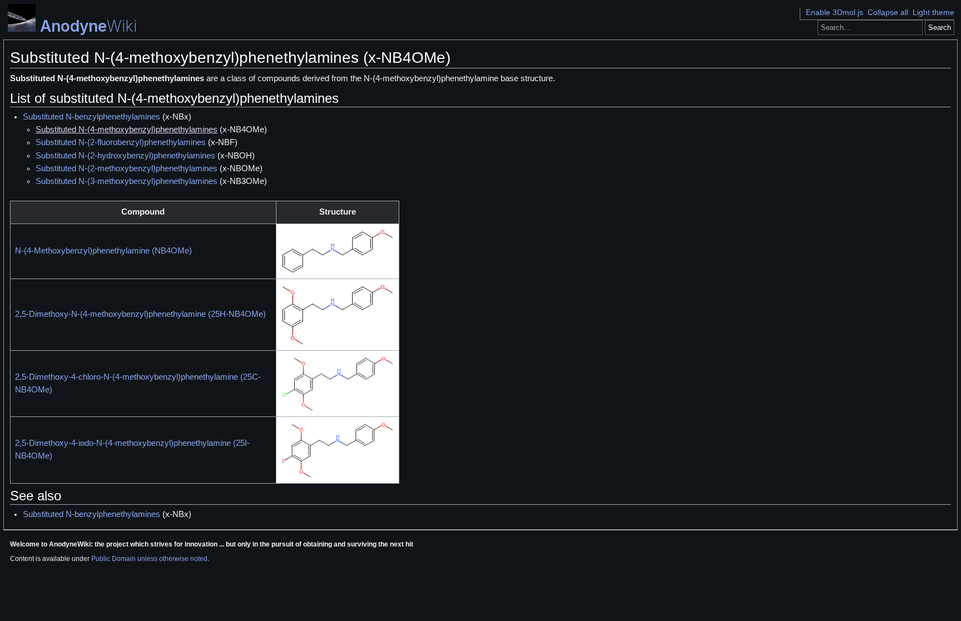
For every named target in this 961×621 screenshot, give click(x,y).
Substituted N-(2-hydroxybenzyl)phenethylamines (125, 155)
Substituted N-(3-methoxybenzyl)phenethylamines (126, 181)
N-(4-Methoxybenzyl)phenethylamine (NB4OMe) (103, 250)
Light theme (933, 12)
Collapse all (888, 12)
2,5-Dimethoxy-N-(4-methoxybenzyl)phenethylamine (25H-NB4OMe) (140, 314)
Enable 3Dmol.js (834, 12)
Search (939, 27)
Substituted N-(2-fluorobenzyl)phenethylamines (121, 142)
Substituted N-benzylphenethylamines (91, 116)
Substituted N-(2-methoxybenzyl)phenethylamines (126, 168)
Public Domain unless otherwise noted (149, 559)
